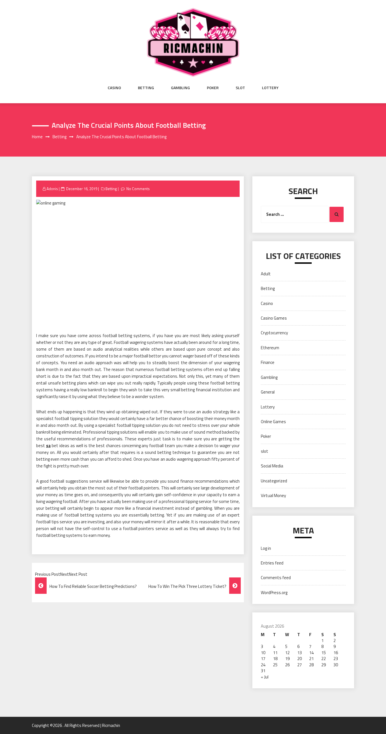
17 (263, 658)
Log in (266, 548)
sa (48, 445)
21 (311, 658)
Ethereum (270, 347)
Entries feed (272, 563)
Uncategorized (274, 481)
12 (287, 652)
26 (287, 665)
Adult (266, 274)
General (268, 392)
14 (311, 652)
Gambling (180, 88)
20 (299, 658)
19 (287, 658)
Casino (114, 88)
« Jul (264, 677)
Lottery (270, 88)
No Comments (138, 189)
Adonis (52, 189)
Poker (213, 88)
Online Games (273, 421)
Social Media (272, 466)
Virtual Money (273, 495)
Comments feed (276, 577)
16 (335, 652)
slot (240, 88)
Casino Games (274, 318)
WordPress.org (274, 592)
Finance (267, 362)
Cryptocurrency (274, 332)
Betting (146, 88)
